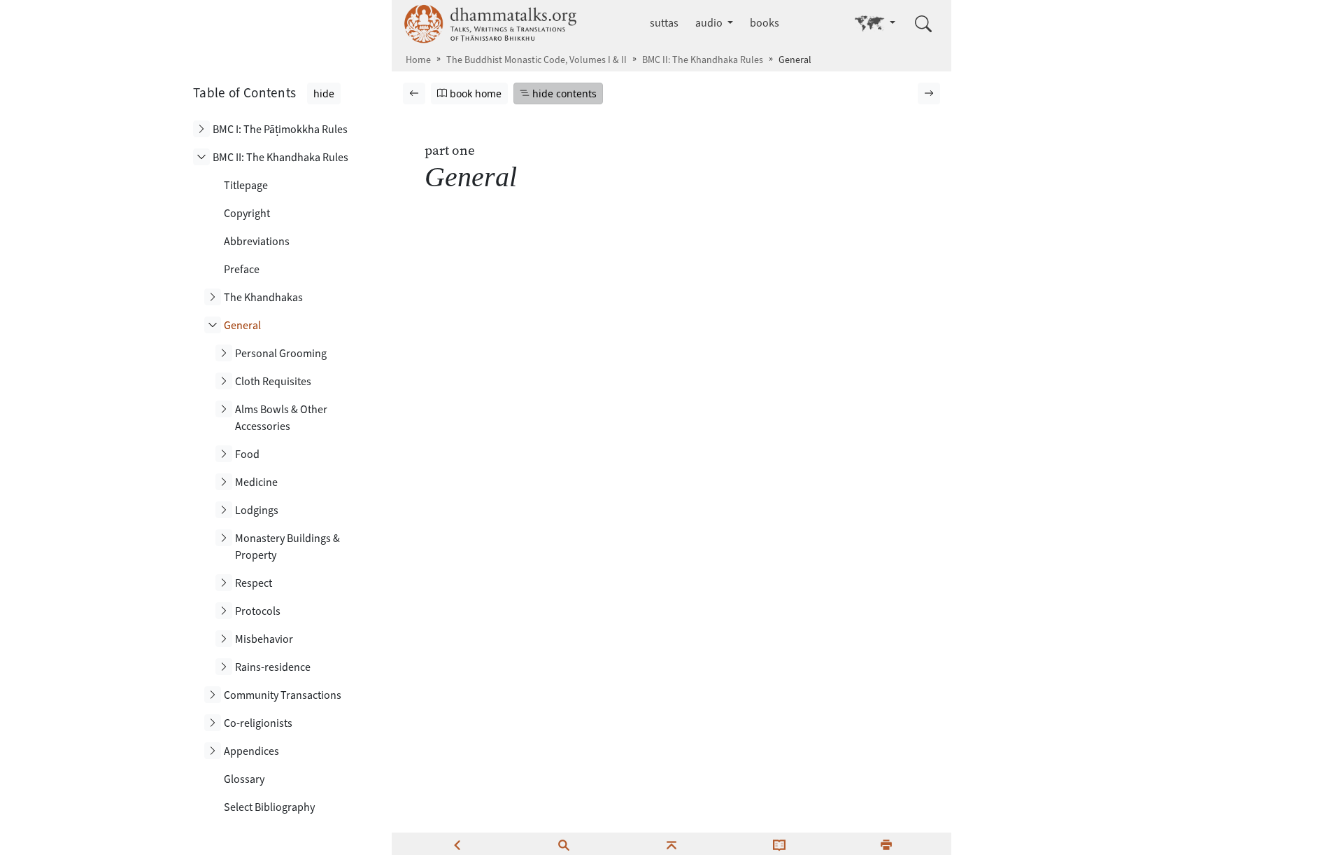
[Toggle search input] (923, 24)
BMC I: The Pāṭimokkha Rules (280, 129)
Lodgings (256, 510)
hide (323, 93)
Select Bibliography (269, 807)
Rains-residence (273, 667)
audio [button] (710, 22)
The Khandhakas (263, 297)
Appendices (251, 751)
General (242, 325)
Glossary (244, 779)
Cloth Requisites (273, 381)
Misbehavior (264, 639)
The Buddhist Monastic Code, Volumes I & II (536, 60)
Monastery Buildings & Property (287, 546)
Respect (253, 583)
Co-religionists (258, 723)
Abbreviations (257, 241)
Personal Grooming (281, 353)
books (764, 22)
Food (247, 454)
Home (418, 60)
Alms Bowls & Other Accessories (281, 417)
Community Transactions (282, 695)
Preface (242, 269)
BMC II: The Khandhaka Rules (702, 60)
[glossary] (779, 844)
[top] (671, 844)
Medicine (256, 482)
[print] (886, 844)
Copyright (247, 213)
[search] (563, 844)
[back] (456, 844)
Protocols (257, 611)
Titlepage (246, 185)
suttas (664, 22)
